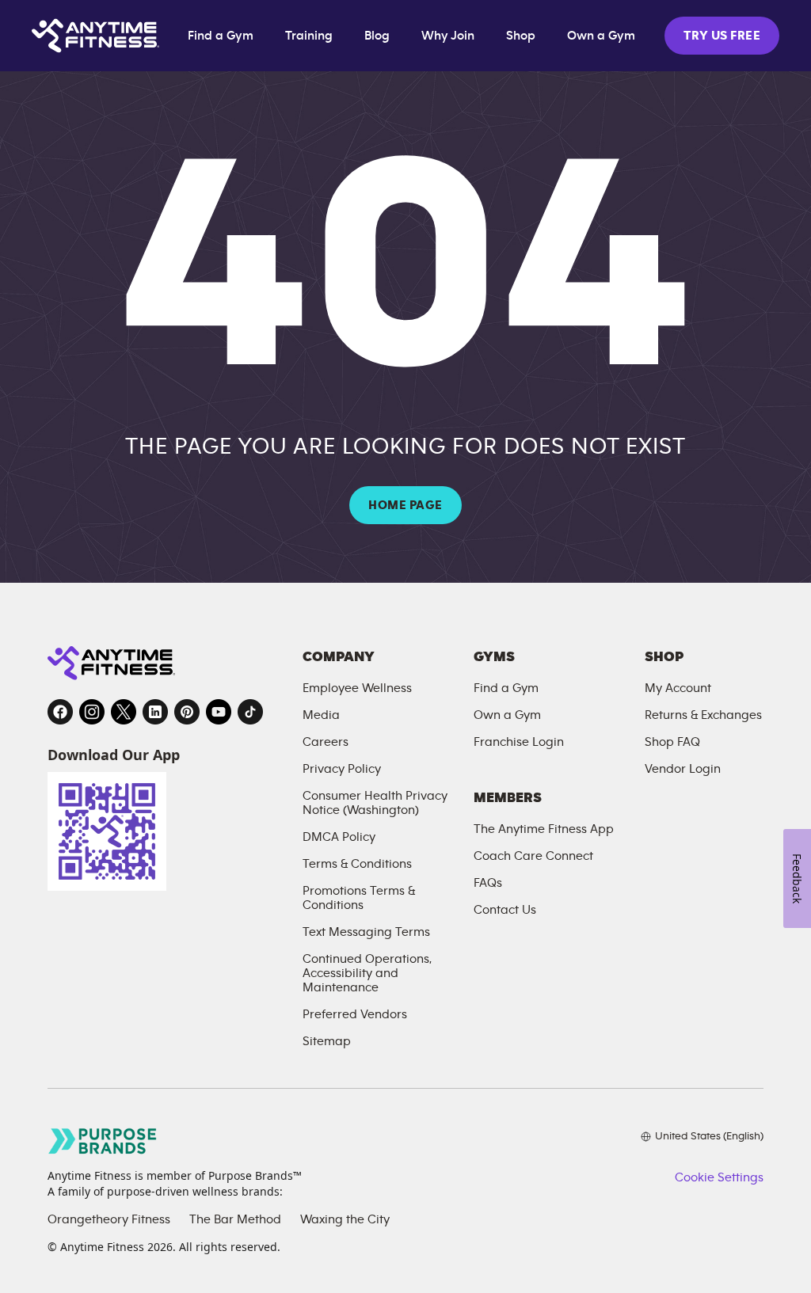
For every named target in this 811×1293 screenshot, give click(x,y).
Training (309, 35)
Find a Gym (220, 35)
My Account (678, 688)
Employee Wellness (357, 688)
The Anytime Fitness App (544, 829)
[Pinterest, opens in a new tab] (187, 711)
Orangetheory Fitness (109, 1219)
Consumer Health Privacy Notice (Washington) (375, 802)
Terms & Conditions (357, 864)
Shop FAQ (672, 742)
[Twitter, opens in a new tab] (123, 711)
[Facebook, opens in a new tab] (60, 711)
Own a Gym (601, 35)
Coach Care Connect (533, 856)
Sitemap (327, 1041)
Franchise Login (519, 742)
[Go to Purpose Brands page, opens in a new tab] (103, 1140)
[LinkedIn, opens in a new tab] (155, 711)
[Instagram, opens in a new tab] (92, 711)
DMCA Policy (339, 837)
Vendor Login (683, 768)
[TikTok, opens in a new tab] (250, 711)
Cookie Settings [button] (719, 1177)
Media (321, 715)
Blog (377, 35)
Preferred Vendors (355, 1014)
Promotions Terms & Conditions (359, 897)
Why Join (447, 35)
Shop (520, 35)
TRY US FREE (721, 35)
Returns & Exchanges (703, 715)
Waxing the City (345, 1219)
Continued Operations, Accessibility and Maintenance (367, 973)
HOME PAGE (405, 505)
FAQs (488, 883)
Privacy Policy (342, 768)
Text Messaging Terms (366, 932)
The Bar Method (235, 1219)
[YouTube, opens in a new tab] (218, 711)
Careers (325, 742)
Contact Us (505, 909)
